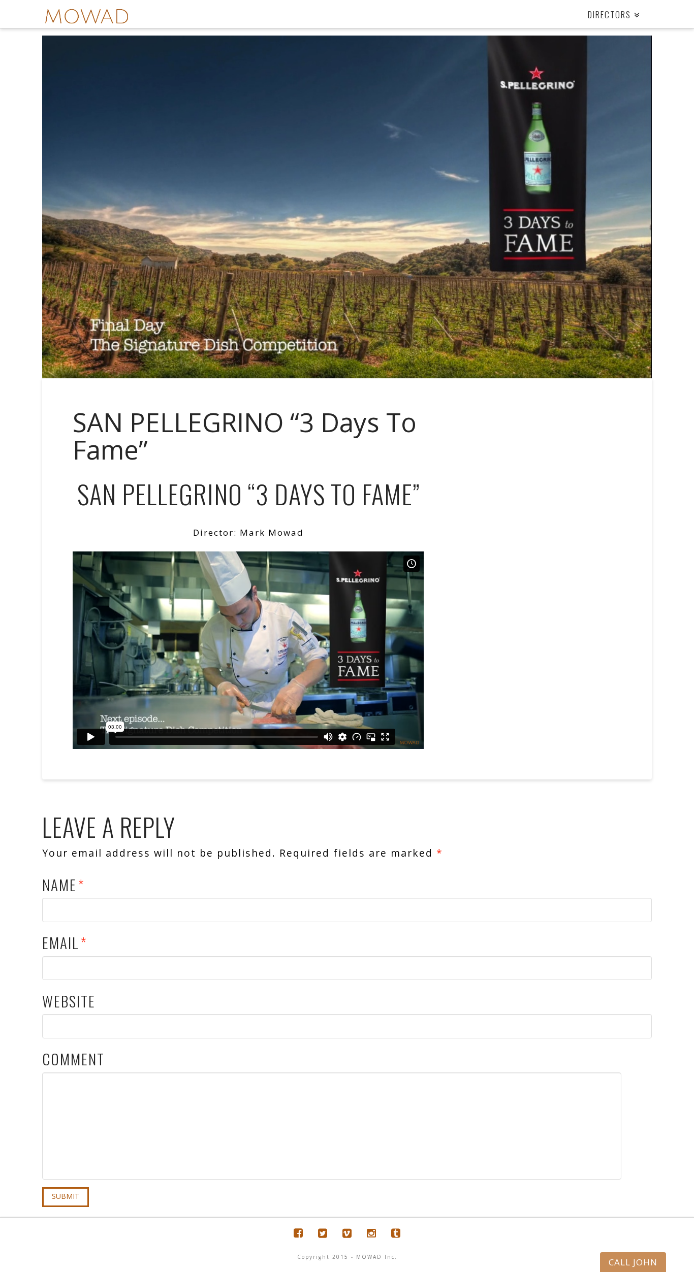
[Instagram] (371, 1233)
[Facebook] (298, 1233)
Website (69, 1001)
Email (64, 942)
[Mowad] (86, 16)
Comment (73, 1058)
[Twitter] (322, 1233)
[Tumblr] (395, 1233)
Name (63, 884)
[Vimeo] (347, 1233)
